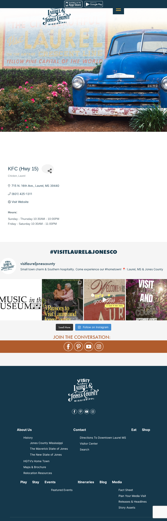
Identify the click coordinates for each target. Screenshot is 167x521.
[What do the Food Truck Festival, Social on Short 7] (146, 299)
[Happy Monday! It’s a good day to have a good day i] (104, 299)
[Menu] (118, 8)
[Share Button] (48, 168)
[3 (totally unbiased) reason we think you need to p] (62, 299)
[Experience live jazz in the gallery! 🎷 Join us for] (20, 299)
